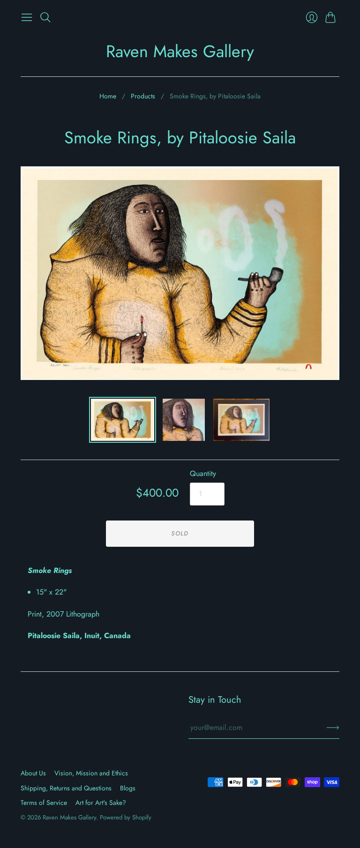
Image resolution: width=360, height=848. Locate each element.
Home (107, 96)
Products (143, 96)
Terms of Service (44, 802)
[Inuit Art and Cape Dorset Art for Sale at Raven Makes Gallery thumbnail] (122, 420)
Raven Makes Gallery (180, 51)
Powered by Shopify (125, 817)
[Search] (45, 17)
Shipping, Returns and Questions (66, 788)
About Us (33, 773)
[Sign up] (333, 727)
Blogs (127, 788)
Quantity (203, 474)
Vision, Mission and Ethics (91, 773)
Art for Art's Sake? (100, 802)
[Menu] (27, 17)
